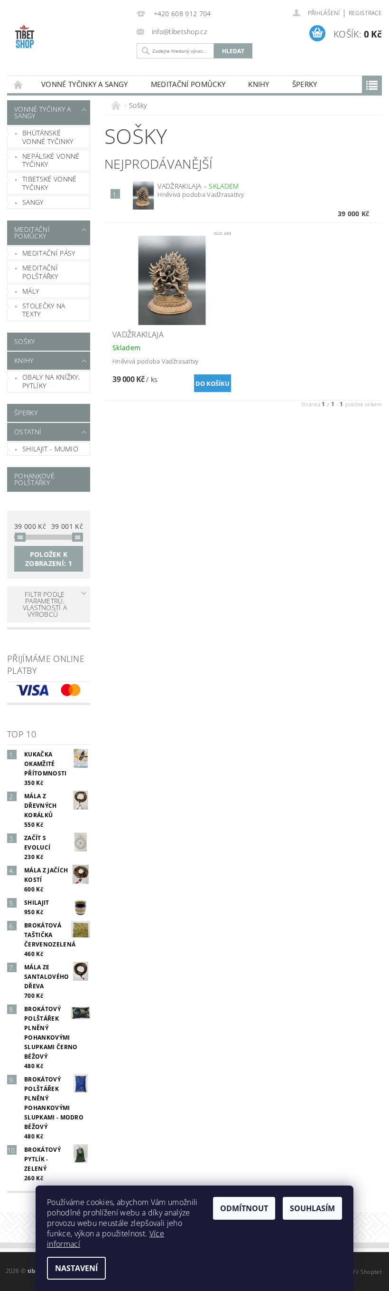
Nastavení (76, 1268)
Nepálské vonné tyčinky (50, 160)
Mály (30, 291)
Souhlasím (312, 1208)
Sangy (33, 202)
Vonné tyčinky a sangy (84, 84)
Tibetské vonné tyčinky (49, 183)
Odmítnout (244, 1208)
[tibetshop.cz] (69, 39)
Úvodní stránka (18, 84)
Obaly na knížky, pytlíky (51, 381)
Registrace (365, 13)
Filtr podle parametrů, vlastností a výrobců (45, 604)
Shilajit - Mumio (50, 448)
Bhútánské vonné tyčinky (47, 137)
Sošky (24, 341)
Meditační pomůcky (188, 84)
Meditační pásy (48, 253)
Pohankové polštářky (34, 479)
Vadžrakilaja (198, 186)
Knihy (258, 84)
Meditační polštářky (40, 272)
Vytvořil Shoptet (360, 1272)
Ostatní (27, 431)
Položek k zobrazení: (48, 559)
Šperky (304, 84)
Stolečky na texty (43, 310)
